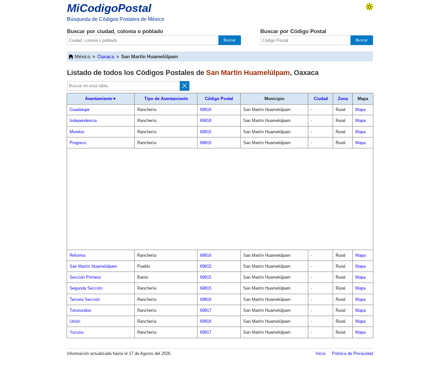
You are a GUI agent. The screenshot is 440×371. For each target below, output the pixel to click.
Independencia (83, 120)
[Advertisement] (220, 199)
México (82, 56)
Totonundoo (80, 310)
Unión (75, 321)
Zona (343, 98)
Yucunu (76, 332)
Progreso (78, 142)
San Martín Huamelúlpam (93, 266)
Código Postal (219, 98)
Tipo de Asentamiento (166, 98)
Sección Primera (85, 277)
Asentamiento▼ (101, 98)
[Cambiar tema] (369, 6)
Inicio (321, 353)
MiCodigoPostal (109, 8)
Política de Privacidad (352, 353)
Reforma (77, 255)
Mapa (360, 109)
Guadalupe (80, 109)
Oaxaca (105, 56)
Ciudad (321, 98)
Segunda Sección (86, 288)
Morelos (77, 131)
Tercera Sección (85, 299)
